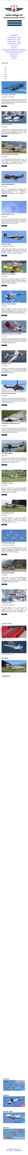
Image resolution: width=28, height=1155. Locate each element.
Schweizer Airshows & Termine (14, 50)
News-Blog (14, 54)
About (13, 48)
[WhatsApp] (7, 25)
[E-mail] (5, 67)
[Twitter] (5, 74)
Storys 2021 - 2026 (13, 37)
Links (14, 58)
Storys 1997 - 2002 (13, 43)
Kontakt (14, 56)
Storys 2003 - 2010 (13, 41)
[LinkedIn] (5, 76)
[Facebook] (7, 23)
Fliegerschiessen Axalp (14, 52)
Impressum (18, 1150)
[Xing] (5, 78)
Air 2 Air (13, 46)
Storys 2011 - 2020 (13, 39)
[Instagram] (7, 20)
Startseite (14, 35)
